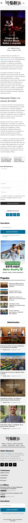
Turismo (3, 496)
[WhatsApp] (18, 214)
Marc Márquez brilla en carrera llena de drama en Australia (6, 160)
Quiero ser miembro (12, 231)
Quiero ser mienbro (12, 509)
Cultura (11, 35)
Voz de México (8, 453)
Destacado (3, 490)
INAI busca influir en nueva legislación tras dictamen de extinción (16, 285)
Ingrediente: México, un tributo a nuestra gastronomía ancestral (17, 298)
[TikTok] (10, 464)
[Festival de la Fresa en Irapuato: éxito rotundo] (4, 291)
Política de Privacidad (18, 513)
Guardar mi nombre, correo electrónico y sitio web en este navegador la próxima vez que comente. (12, 197)
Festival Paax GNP (5, 59)
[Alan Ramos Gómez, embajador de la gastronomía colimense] (4, 305)
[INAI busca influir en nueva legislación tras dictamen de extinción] (4, 285)
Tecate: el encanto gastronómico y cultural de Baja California (16, 312)
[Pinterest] (14, 214)
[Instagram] (6, 464)
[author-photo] (1, 350)
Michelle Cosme (15, 48)
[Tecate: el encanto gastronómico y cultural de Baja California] (4, 312)
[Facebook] (7, 214)
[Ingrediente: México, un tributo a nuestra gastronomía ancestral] (4, 298)
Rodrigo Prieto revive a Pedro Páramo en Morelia (19, 160)
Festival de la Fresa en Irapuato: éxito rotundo (15, 291)
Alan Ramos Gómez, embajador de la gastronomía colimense (17, 305)
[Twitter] (11, 214)
